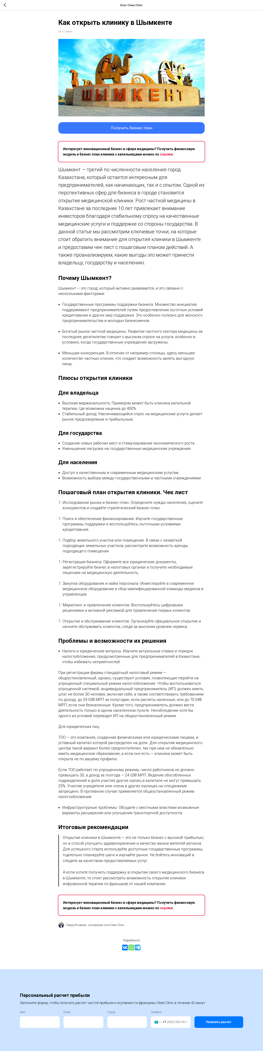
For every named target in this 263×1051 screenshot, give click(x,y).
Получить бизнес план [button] (131, 128)
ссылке (166, 154)
